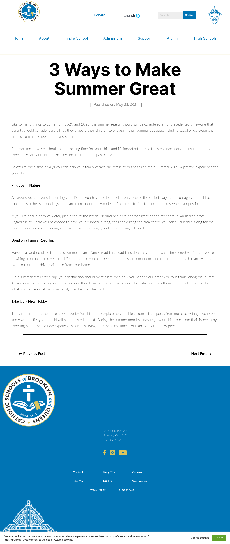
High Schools (205, 38)
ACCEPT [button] (218, 538)
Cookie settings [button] (200, 537)
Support (144, 38)
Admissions (113, 38)
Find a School (76, 38)
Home (18, 38)
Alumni (173, 38)
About (44, 38)
